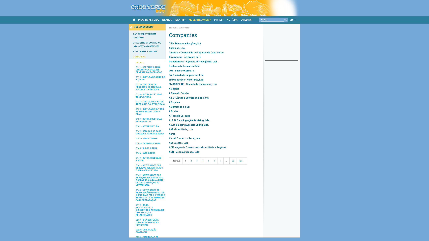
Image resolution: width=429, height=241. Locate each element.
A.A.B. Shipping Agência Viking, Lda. (189, 125)
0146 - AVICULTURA (145, 153)
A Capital (174, 88)
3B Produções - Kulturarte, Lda (186, 79)
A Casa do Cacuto (179, 93)
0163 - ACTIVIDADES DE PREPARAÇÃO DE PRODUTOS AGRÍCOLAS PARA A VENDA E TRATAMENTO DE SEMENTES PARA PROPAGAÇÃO (150, 195)
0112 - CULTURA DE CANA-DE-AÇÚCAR (151, 78)
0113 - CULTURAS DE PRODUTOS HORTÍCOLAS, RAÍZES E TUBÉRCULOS (148, 87)
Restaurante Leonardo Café (184, 66)
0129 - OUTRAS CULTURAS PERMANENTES (149, 120)
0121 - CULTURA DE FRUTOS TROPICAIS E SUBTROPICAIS (150, 103)
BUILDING (246, 19)
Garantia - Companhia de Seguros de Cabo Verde (196, 52)
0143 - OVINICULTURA (147, 138)
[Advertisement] (281, 43)
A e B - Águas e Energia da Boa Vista (189, 97)
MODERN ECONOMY (200, 19)
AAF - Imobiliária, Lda (181, 129)
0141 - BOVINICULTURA (147, 126)
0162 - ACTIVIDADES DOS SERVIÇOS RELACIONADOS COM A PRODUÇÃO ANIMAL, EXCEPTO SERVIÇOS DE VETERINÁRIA (150, 180)
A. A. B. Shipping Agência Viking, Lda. (189, 120)
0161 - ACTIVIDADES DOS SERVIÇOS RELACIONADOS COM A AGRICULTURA (149, 168)
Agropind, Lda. (177, 48)
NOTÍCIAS (232, 19)
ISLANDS (167, 19)
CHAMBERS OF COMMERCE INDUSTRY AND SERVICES (147, 45)
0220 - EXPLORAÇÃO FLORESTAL (146, 231)
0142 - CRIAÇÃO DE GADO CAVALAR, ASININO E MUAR (150, 132)
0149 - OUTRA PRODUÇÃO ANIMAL (148, 159)
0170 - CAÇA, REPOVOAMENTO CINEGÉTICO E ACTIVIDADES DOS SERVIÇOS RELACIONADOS (150, 210)
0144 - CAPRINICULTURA (148, 143)
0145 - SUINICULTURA (146, 148)
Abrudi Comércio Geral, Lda (184, 138)
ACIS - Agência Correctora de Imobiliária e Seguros (197, 147)
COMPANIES (139, 56)
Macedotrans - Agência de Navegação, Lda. (193, 61)
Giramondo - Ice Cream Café (185, 57)
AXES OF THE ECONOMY (145, 51)
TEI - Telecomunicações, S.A (185, 43)
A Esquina (174, 102)
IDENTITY (180, 19)
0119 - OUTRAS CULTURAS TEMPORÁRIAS (149, 95)
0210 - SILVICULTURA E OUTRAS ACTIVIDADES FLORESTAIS (147, 222)
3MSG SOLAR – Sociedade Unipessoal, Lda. (193, 84)
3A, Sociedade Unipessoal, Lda (186, 75)
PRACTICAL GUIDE (148, 19)
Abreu (172, 134)
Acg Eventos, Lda (178, 143)
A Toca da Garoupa (179, 115)
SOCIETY (219, 19)
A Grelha (173, 111)
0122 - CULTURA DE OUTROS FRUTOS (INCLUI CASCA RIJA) (150, 111)
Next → (241, 161)
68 (233, 161)
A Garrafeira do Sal (179, 106)
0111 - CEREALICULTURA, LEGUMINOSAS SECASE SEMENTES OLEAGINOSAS (149, 69)
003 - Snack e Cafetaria (182, 70)
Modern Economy (179, 27)
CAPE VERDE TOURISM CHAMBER (144, 36)
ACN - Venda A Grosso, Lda (184, 152)
